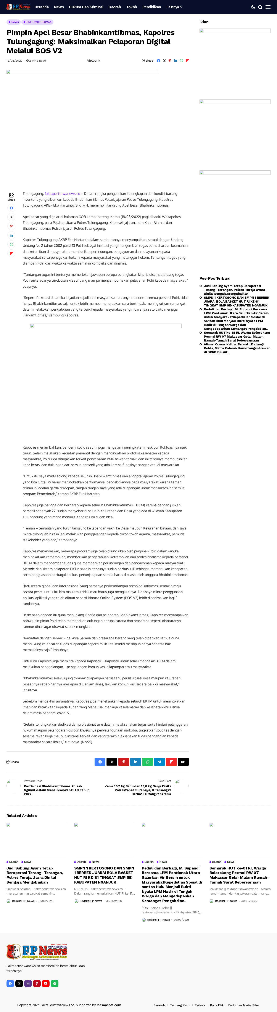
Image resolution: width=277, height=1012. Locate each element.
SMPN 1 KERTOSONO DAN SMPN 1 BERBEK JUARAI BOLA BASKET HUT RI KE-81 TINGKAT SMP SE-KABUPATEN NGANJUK (236, 301)
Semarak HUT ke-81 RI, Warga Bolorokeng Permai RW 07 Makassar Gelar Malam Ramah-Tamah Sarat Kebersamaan (237, 336)
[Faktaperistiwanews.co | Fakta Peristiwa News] (18, 7)
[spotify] (54, 983)
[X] (19, 983)
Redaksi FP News (23, 901)
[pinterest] (37, 983)
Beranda (159, 1005)
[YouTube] (46, 983)
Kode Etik (217, 1005)
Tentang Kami (180, 1005)
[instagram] (28, 983)
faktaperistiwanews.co (62, 193)
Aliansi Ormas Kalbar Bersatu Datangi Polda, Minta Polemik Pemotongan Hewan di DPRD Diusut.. (237, 348)
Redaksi (200, 1005)
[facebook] (10, 983)
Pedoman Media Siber (244, 1005)
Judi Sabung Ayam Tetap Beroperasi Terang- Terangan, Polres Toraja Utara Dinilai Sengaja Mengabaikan (234, 290)
